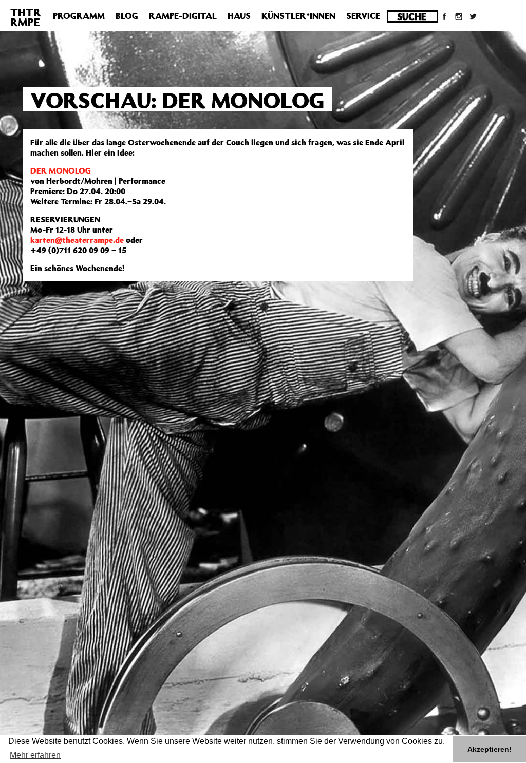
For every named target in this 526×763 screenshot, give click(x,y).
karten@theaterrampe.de (77, 240)
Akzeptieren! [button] (489, 749)
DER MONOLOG (60, 170)
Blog (127, 16)
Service (363, 16)
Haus (239, 16)
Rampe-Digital (183, 16)
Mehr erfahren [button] (35, 755)
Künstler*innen (298, 16)
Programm (79, 16)
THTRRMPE (25, 17)
